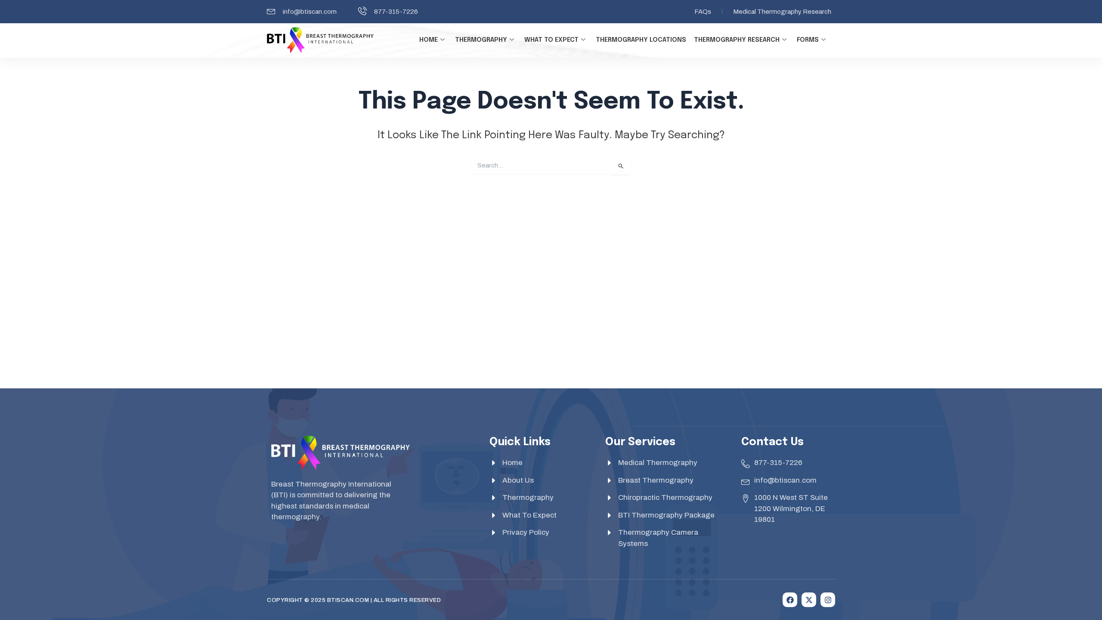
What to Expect (551, 40)
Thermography (481, 40)
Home (428, 40)
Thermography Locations (641, 40)
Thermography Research (737, 40)
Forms (808, 40)
